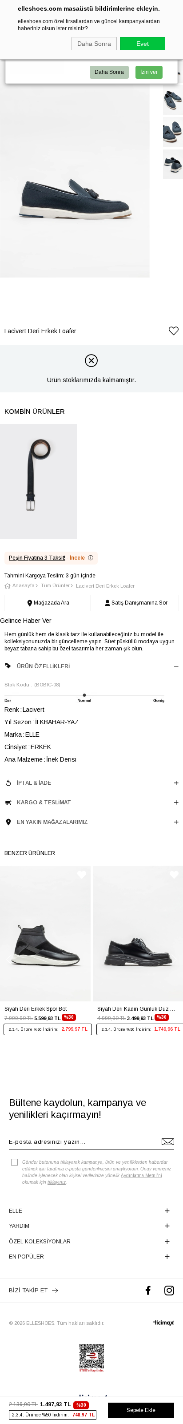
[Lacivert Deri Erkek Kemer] (38, 481)
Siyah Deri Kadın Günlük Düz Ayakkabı (138, 1009)
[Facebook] (148, 1290)
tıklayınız (57, 1182)
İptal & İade (34, 783)
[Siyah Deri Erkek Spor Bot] (45, 933)
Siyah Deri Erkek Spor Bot (35, 1009)
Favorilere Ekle (81, 874)
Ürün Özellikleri (43, 666)
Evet (142, 43)
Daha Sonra (94, 43)
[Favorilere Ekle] (174, 332)
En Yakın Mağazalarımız (52, 822)
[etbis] (92, 1358)
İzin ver (149, 72)
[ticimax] (163, 1323)
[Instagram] (169, 1290)
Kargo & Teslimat (44, 802)
